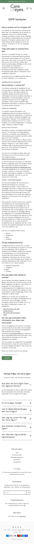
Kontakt (15, 532)
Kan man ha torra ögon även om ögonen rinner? (15, 384)
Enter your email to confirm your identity (14, 351)
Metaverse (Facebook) (12, 265)
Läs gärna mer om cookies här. (11, 82)
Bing (7, 237)
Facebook (9, 239)
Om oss (28, 530)
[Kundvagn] (30, 8)
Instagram (9, 267)
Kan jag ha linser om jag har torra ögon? (14, 418)
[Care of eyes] (17, 8)
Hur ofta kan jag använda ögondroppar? (14, 435)
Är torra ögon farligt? (12, 403)
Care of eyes (19, 539)
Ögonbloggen (21, 530)
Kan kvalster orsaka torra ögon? (14, 427)
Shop (8, 530)
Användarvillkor (17, 455)
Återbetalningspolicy (17, 457)
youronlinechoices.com (16, 333)
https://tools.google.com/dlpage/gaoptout (18, 167)
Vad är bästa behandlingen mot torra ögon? (14, 410)
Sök (17, 452)
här (25, 503)
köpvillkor (23, 516)
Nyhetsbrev (17, 459)
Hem (5, 530)
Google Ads (9, 235)
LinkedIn (8, 271)
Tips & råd (14, 530)
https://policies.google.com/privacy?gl (13, 159)
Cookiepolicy (17, 462)
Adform (8, 233)
